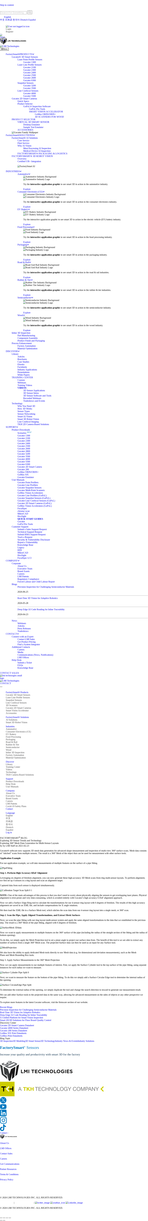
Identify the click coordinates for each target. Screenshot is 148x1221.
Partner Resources (8, 1169)
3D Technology (48, 1041)
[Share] (7, 1217)
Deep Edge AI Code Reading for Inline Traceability (41, 609)
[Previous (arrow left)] (1, 1220)
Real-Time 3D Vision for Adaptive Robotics (37, 598)
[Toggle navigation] (1, 686)
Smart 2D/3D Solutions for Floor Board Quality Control (25, 1020)
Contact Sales (6, 1153)
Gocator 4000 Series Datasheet (14, 1028)
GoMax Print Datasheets (11, 1036)
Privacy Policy (6, 1179)
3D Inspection (6, 1041)
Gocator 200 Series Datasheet (13, 1030)
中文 (2, 20)
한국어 (16, 20)
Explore (26, 189)
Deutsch (24, 20)
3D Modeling (19, 1041)
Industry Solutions (86, 1041)
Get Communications (9, 1164)
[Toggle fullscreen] (4, 1217)
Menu (5, 49)
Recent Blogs (6, 1007)
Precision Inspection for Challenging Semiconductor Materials (45, 587)
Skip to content (7, 5)
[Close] (1, 2)
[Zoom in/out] (1, 1217)
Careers (3, 1159)
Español (32, 20)
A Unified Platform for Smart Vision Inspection (21, 1017)
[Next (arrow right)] (4, 1220)
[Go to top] (1, 1214)
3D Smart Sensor (33, 1041)
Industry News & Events (66, 1041)
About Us (4, 1143)
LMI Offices (5, 1148)
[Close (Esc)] (10, 1217)
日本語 (8, 20)
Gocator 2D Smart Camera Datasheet (17, 1025)
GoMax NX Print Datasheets (13, 1033)
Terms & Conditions (9, 1174)
